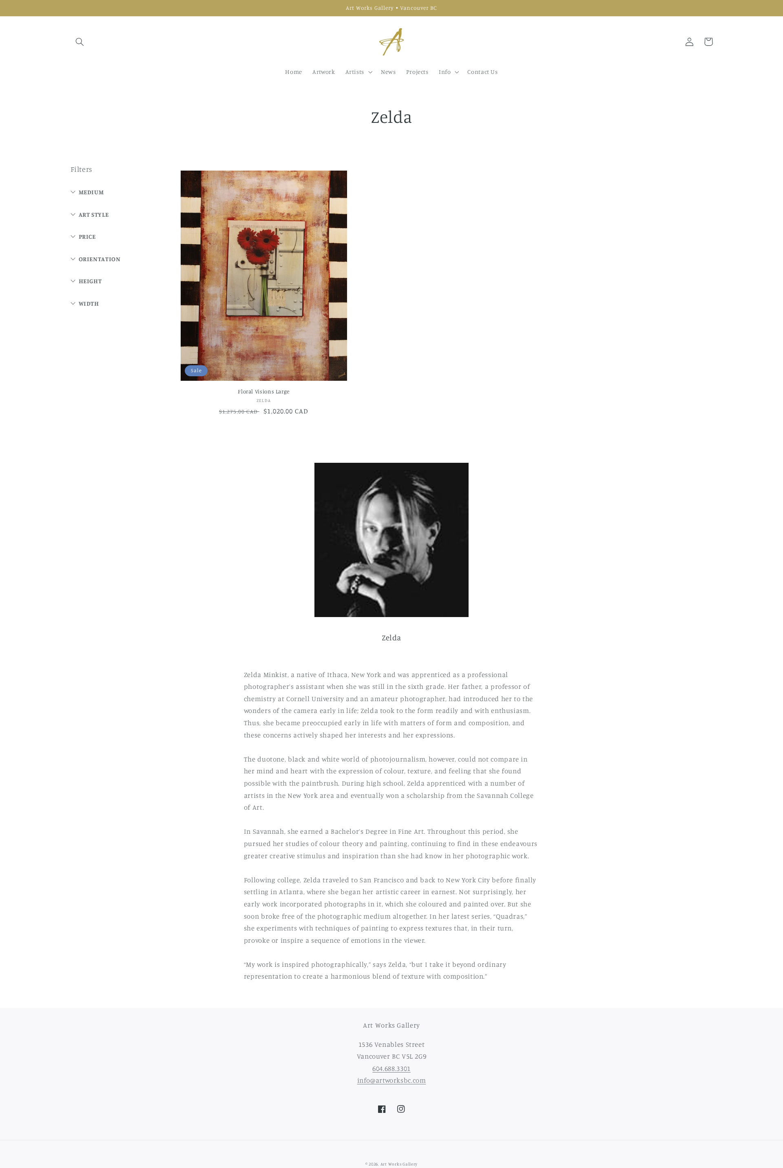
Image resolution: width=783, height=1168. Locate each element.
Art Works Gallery (399, 1163)
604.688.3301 (391, 1068)
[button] (80, 41)
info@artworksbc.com (391, 1080)
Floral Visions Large (264, 391)
